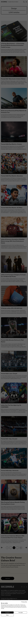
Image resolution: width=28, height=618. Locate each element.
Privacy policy (24, 602)
